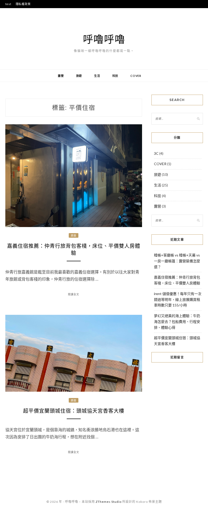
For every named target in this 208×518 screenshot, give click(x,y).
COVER (135, 75)
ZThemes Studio (109, 502)
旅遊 (79, 75)
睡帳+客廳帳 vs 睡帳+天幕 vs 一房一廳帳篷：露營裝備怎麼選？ (177, 261)
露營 (61, 75)
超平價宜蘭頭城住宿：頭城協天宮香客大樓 (73, 411)
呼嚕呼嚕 (104, 39)
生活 (97, 75)
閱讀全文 (73, 294)
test (8, 4)
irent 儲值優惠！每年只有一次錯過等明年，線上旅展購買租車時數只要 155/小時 (177, 299)
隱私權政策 (23, 4)
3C (156, 153)
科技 (115, 75)
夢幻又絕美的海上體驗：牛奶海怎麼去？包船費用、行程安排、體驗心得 (177, 322)
